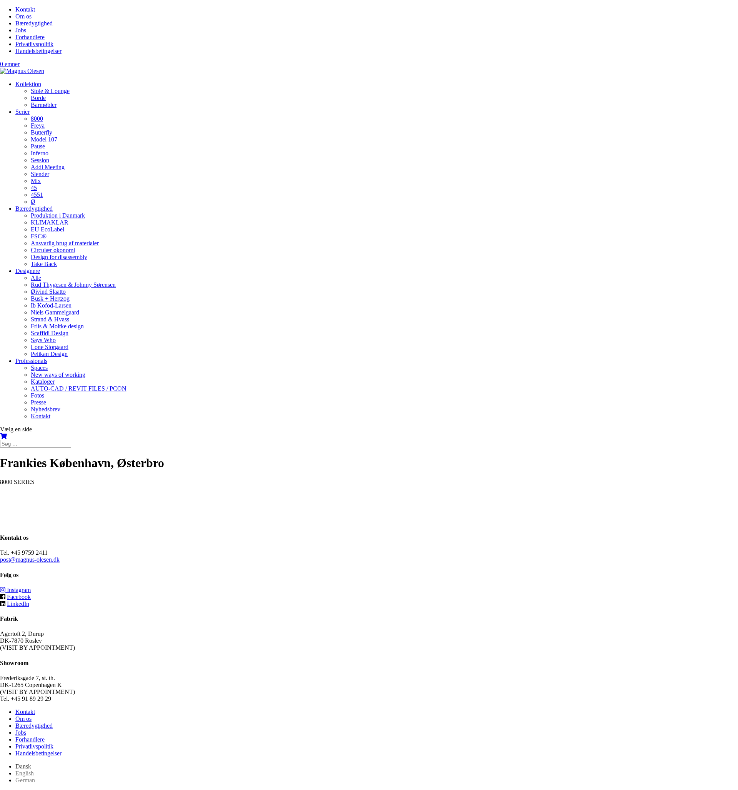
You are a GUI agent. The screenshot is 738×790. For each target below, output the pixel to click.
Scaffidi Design (49, 333)
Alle (36, 277)
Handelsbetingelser (38, 51)
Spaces (39, 367)
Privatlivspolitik (34, 44)
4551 (37, 194)
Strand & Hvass (50, 319)
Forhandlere (30, 37)
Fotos (37, 395)
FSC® (39, 236)
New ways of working (58, 374)
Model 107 (44, 139)
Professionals (31, 361)
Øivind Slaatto (48, 291)
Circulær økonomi (53, 250)
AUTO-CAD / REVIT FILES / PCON (78, 388)
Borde (38, 98)
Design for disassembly (59, 257)
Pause (38, 146)
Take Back (44, 264)
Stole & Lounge (50, 91)
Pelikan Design (49, 354)
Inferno (39, 153)
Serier (22, 111)
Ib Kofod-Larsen (51, 305)
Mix (36, 181)
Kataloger (43, 381)
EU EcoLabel (47, 229)
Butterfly (41, 132)
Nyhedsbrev (45, 409)
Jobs (20, 30)
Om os (23, 16)
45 (34, 188)
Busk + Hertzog (50, 298)
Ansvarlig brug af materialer (65, 243)
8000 (37, 118)
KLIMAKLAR (49, 222)
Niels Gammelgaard (55, 312)
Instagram (18, 590)
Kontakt (25, 9)
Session (40, 160)
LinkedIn (18, 603)
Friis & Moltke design (57, 326)
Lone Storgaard (49, 347)
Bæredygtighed (34, 23)
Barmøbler (44, 104)
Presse (38, 402)
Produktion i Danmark (58, 215)
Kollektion (28, 84)
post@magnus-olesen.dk (30, 559)
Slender (40, 174)
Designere (27, 271)
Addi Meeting (48, 167)
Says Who (43, 340)
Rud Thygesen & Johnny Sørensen (73, 284)
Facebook (19, 597)
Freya (38, 125)
